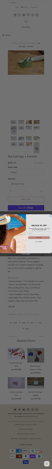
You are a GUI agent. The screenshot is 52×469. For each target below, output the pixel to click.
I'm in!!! (39, 237)
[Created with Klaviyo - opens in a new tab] (26, 254)
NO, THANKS (39, 241)
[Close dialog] (50, 216)
